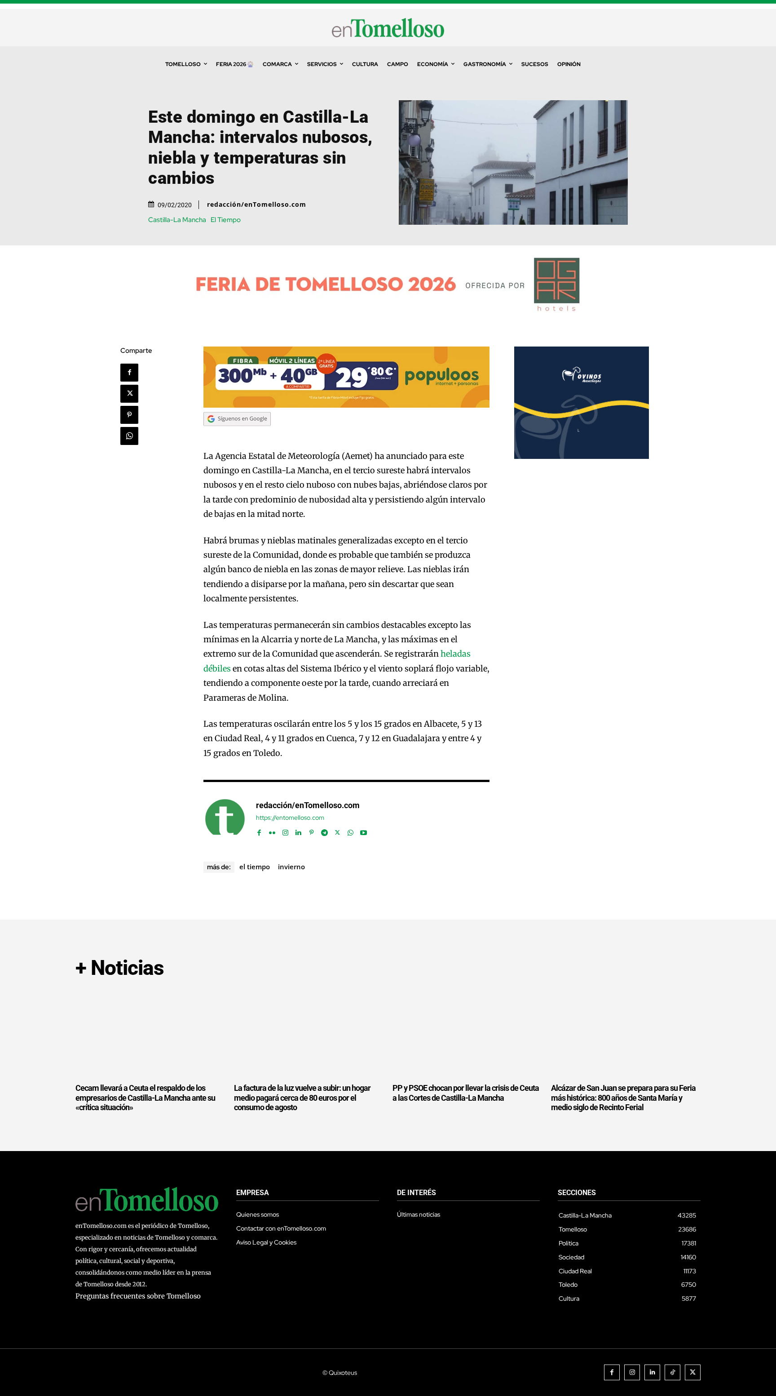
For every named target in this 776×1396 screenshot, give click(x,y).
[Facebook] (129, 373)
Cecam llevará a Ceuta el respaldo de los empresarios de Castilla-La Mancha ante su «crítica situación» (145, 1097)
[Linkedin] (298, 830)
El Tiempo (226, 220)
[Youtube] (363, 830)
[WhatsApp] (129, 436)
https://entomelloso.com (290, 818)
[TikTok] (672, 1372)
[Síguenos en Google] (237, 434)
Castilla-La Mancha (177, 220)
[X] (129, 394)
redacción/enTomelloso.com (256, 204)
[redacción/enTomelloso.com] (225, 818)
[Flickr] (272, 830)
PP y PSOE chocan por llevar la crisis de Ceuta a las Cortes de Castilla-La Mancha (465, 1093)
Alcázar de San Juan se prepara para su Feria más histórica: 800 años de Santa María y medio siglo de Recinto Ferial (623, 1097)
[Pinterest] (129, 415)
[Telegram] (324, 830)
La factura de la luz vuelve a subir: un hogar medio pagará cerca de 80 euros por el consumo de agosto (302, 1097)
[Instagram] (285, 830)
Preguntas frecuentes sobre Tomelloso (138, 1296)
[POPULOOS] (346, 405)
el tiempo (254, 866)
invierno (291, 866)
